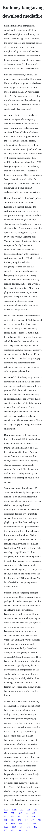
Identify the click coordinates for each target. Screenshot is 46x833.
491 (27, 830)
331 (12, 820)
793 (39, 820)
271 (28, 827)
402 (12, 830)
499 (35, 810)
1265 (13, 823)
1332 (6, 810)
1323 (6, 827)
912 (35, 827)
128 (27, 823)
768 (5, 830)
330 (20, 823)
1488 (21, 810)
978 (19, 820)
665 (12, 813)
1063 (14, 827)
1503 (14, 810)
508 (5, 813)
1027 (20, 813)
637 (19, 817)
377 (32, 820)
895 (33, 813)
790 (12, 817)
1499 (34, 823)
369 (27, 813)
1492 (20, 830)
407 (26, 820)
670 (5, 817)
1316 (26, 817)
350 (28, 810)
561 (5, 820)
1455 (21, 827)
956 (33, 817)
